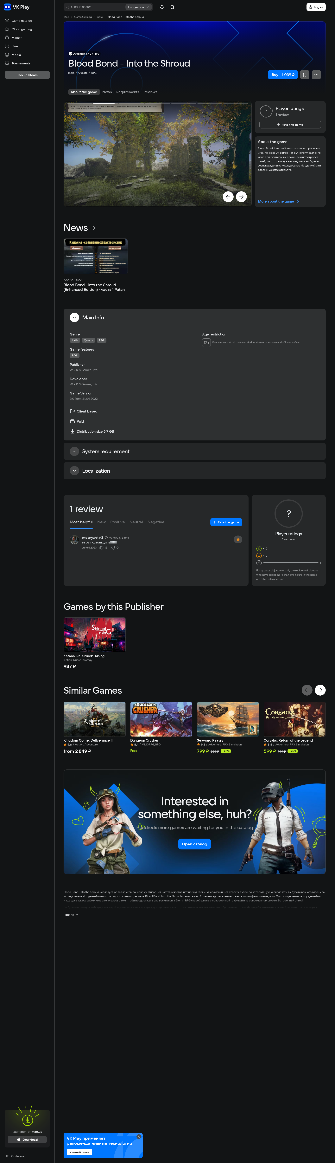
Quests (82, 73)
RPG (94, 73)
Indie (71, 73)
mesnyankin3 (92, 538)
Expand (69, 915)
